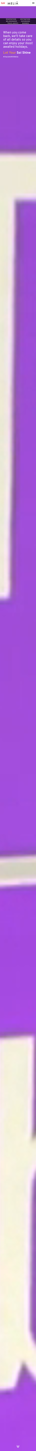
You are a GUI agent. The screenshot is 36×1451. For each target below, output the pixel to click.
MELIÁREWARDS (11, 21)
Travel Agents (12, 23)
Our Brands (25, 21)
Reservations (11, 19)
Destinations (25, 19)
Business (25, 23)
